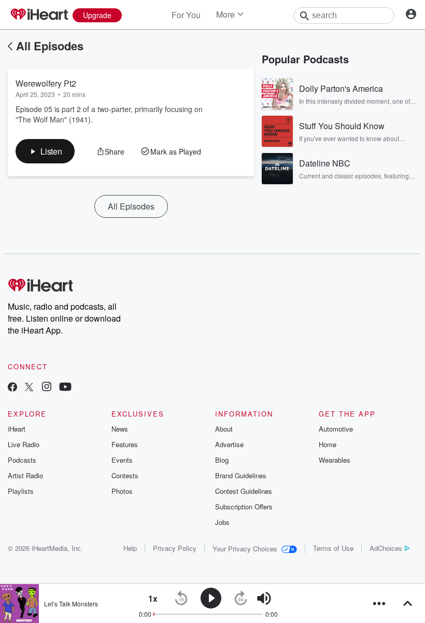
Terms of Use (333, 548)
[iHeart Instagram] (46, 388)
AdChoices (386, 548)
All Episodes (49, 45)
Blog (222, 460)
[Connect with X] (29, 388)
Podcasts (22, 460)
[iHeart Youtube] (65, 388)
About (224, 429)
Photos (122, 491)
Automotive (336, 429)
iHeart (16, 429)
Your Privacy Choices (244, 548)
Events (122, 460)
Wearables (334, 460)
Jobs (222, 522)
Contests (124, 475)
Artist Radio (25, 475)
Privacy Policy (174, 548)
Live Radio (23, 444)
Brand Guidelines (240, 475)
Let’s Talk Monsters (71, 603)
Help (130, 548)
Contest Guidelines (243, 491)
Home (327, 444)
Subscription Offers (244, 506)
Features (124, 444)
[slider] (292, 599)
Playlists (21, 491)
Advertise (229, 444)
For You (186, 15)
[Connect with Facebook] (12, 388)
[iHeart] (39, 15)
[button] (45, 151)
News (119, 429)
